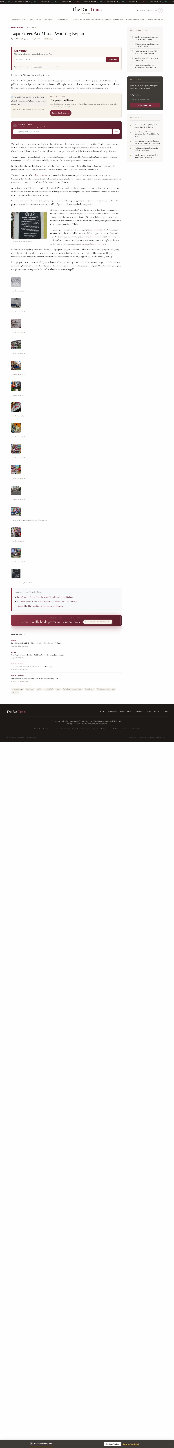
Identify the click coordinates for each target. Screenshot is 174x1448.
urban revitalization (41, 175)
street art (93, 236)
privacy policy (38, 67)
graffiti (39, 689)
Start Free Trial (145, 105)
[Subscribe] (160, 10)
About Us (37, 729)
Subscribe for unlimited (131, 1444)
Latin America (76, 19)
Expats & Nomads (62, 19)
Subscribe (112, 59)
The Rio (87, 9)
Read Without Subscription (118, 729)
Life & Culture (125, 19)
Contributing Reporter (21, 39)
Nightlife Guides (139, 19)
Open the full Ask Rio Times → (22, 136)
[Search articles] (137, 10)
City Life (148, 711)
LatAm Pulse (33, 19)
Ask (116, 132)
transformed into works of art (92, 243)
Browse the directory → (60, 113)
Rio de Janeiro (89, 689)
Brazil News (29, 689)
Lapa (58, 689)
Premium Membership (99, 729)
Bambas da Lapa (18, 689)
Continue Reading (112, 1444)
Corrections (85, 729)
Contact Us (46, 729)
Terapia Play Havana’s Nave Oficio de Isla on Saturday (40, 606)
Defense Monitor (97, 19)
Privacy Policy (133, 737)
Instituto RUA (49, 689)
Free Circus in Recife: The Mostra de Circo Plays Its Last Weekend (45, 597)
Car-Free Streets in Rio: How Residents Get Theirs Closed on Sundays (47, 601)
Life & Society (18, 27)
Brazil (50, 19)
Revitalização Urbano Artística (72, 689)
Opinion (164, 711)
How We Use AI (73, 729)
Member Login (135, 729)
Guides (24, 19)
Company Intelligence (155, 19)
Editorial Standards (59, 729)
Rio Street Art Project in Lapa (106, 689)
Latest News (15, 19)
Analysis (115, 19)
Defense (139, 711)
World (107, 19)
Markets (42, 19)
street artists (95, 229)
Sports (86, 19)
